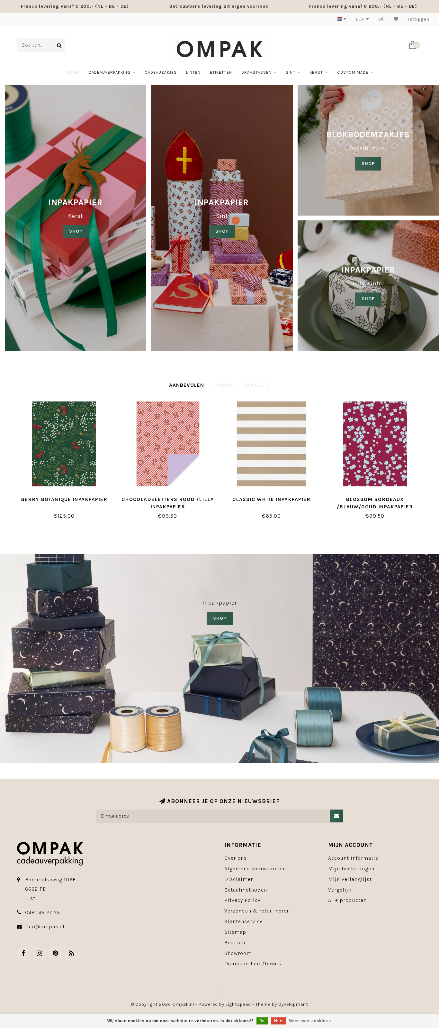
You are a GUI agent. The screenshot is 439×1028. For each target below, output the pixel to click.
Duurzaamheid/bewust (253, 963)
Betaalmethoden (245, 890)
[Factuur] (219, 988)
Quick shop (67, 497)
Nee (278, 1021)
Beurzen (234, 943)
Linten (193, 72)
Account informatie (353, 858)
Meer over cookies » (310, 1021)
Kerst (316, 72)
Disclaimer (238, 879)
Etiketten (221, 72)
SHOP (75, 231)
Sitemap (235, 932)
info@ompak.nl (45, 926)
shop (221, 231)
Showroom (238, 953)
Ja (262, 1021)
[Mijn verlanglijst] (396, 19)
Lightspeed (238, 1004)
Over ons (235, 858)
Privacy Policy (242, 900)
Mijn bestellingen (351, 869)
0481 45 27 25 (42, 912)
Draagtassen (256, 72)
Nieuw (224, 385)
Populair (257, 385)
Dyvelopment (293, 1004)
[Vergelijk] (381, 19)
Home (72, 72)
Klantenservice (243, 921)
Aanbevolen (186, 385)
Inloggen (418, 19)
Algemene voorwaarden (254, 869)
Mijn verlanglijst (350, 879)
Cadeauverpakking (109, 72)
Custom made (352, 72)
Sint (290, 72)
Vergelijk (340, 890)
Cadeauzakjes (161, 72)
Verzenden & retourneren (257, 911)
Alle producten (347, 900)
